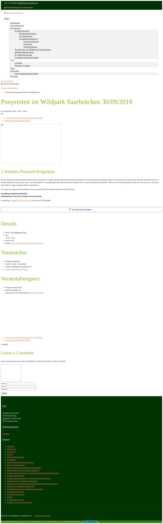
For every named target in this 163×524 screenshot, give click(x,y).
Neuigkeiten (11, 460)
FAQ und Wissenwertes (15, 457)
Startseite (10, 446)
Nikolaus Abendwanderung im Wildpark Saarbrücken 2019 (29, 478)
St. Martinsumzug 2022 (15, 494)
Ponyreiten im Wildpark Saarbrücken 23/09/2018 (23, 118)
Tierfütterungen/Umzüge (27, 58)
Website (4, 389)
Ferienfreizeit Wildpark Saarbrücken (20, 462)
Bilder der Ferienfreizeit (16, 465)
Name (3, 384)
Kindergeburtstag (27, 34)
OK (85, 522)
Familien (28, 44)
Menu (7, 19)
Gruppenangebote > (29, 39)
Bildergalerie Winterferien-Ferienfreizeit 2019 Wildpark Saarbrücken (32, 484)
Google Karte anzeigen (36, 293)
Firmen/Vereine (31, 42)
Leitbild (18, 63)
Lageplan (6, 434)
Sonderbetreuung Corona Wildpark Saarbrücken (25, 489)
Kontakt (14, 76)
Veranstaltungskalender (26, 74)
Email (3, 386)
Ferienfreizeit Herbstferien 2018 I (18, 121)
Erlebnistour (11, 449)
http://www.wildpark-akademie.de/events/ (27, 243)
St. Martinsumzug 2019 (15, 476)
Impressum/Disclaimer (42, 516)
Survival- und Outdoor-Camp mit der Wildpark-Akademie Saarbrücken (33, 473)
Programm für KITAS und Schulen (19, 502)
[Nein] (98, 522)
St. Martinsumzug (23, 55)
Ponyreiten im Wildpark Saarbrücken (33, 50)
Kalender (14, 71)
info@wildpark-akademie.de (27, 3)
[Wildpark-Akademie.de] (13, 13)
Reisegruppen (30, 47)
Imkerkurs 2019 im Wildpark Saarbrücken (22, 481)
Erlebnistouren (22, 31)
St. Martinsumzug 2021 (15, 492)
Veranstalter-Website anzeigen (16, 269)
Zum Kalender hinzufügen (81, 209)
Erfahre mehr (92, 522)
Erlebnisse (15, 28)
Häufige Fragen (22, 66)
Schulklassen (25, 36)
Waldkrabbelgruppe (24, 52)
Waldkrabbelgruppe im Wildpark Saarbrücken (24, 468)
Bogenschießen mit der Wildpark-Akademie (23, 470)
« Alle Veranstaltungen (9, 88)
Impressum (11, 452)
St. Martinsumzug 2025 (15, 500)
